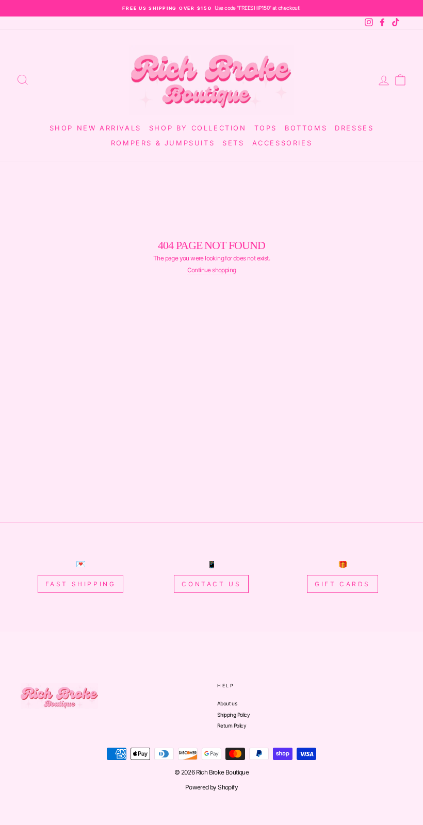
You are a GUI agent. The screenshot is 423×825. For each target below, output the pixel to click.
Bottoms (306, 128)
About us (227, 703)
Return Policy (231, 725)
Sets (233, 143)
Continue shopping (211, 270)
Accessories (282, 143)
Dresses (354, 128)
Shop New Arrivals (95, 128)
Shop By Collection (198, 128)
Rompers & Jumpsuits (163, 143)
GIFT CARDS (342, 584)
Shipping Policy (233, 715)
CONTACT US (211, 584)
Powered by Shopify (211, 787)
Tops (265, 128)
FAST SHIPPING (80, 584)
